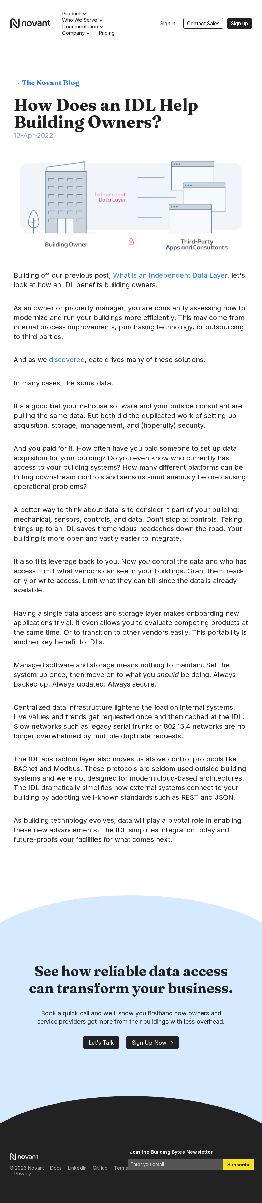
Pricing (107, 33)
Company (73, 33)
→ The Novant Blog (46, 82)
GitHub (100, 1168)
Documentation (80, 26)
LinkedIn (77, 1168)
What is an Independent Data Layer (170, 275)
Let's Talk (101, 1042)
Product (71, 13)
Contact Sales (203, 23)
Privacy (22, 1173)
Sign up (239, 23)
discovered (67, 360)
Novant (33, 23)
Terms (121, 1168)
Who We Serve (79, 20)
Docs (56, 1168)
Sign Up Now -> (152, 1042)
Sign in (167, 23)
